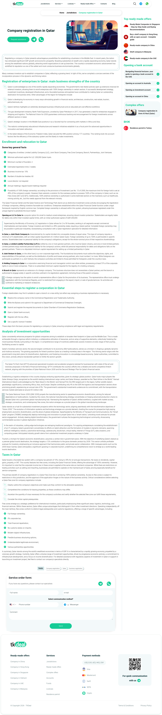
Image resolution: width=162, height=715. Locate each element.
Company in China (17, 662)
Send (61, 626)
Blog (113, 4)
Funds (48, 683)
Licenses (49, 689)
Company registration (53, 568)
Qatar (64, 568)
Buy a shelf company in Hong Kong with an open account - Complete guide (143, 37)
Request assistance (18, 39)
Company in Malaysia (18, 689)
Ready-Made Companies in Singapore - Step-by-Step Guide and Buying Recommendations (145, 27)
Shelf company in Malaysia (140, 52)
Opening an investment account (138, 90)
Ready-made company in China (142, 45)
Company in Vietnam (18, 678)
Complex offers (52, 672)
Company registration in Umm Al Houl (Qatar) (147, 112)
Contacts (104, 4)
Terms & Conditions (126, 706)
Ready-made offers (53, 667)
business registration (75, 568)
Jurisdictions (45, 4)
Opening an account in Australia (138, 83)
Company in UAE (17, 683)
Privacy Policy (146, 706)
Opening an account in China (137, 96)
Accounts (50, 678)
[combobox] (13, 604)
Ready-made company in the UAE (143, 58)
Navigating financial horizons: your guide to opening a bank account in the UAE (139, 74)
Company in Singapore (19, 672)
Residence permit (53, 694)
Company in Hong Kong (19, 667)
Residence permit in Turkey (141, 128)
